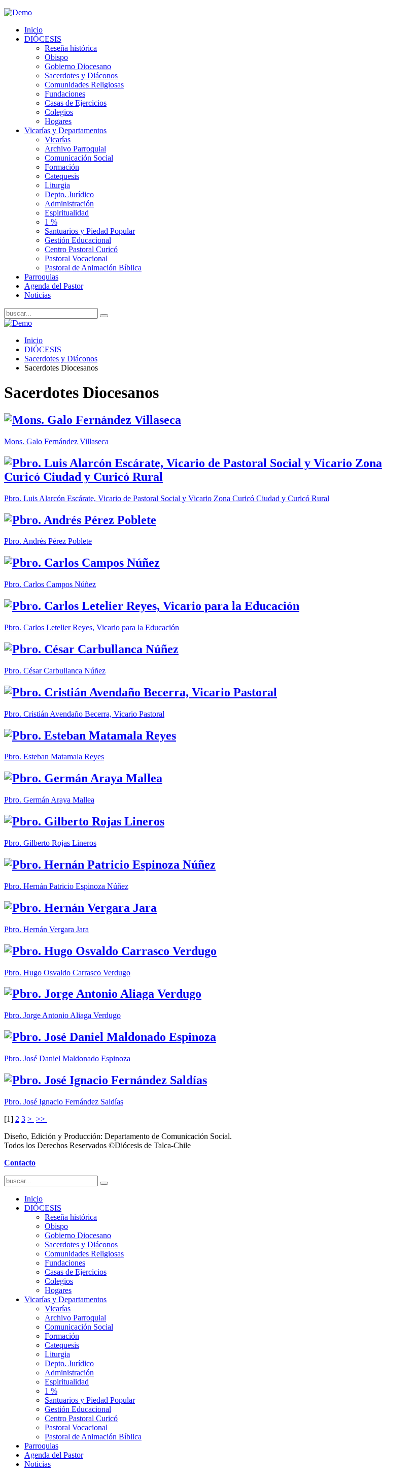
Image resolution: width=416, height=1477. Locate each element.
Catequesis (62, 176)
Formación (62, 167)
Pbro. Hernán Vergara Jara (46, 929)
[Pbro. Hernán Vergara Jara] (80, 907)
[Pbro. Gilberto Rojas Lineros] (84, 821)
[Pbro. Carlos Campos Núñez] (82, 562)
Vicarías (58, 139)
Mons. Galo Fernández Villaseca (56, 441)
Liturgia (57, 185)
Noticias (37, 295)
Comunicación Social (79, 157)
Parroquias (41, 276)
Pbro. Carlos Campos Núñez (50, 584)
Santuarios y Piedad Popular (90, 231)
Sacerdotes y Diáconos (81, 75)
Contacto (20, 1162)
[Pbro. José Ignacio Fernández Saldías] (105, 1080)
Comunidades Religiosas (84, 84)
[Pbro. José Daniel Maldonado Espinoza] (110, 1036)
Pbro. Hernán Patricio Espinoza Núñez (66, 886)
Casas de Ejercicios (76, 103)
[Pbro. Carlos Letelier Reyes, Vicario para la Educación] (151, 605)
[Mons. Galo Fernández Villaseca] (92, 419)
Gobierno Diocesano (78, 66)
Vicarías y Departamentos (65, 130)
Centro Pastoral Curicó (81, 249)
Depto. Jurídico (69, 194)
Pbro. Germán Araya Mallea (49, 799)
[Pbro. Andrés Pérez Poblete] (80, 520)
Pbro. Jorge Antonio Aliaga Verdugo (62, 1015)
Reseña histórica (71, 48)
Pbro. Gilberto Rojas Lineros (50, 843)
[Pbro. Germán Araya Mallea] (83, 778)
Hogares (58, 121)
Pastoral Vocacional (76, 258)
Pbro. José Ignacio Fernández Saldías (63, 1101)
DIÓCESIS (42, 39)
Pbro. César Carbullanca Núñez (55, 670)
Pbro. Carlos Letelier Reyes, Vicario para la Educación (91, 627)
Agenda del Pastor (53, 286)
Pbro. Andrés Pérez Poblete (48, 541)
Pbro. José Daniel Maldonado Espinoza (67, 1058)
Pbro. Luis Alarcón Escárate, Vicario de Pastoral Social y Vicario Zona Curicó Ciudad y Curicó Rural (166, 498)
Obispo (56, 57)
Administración (69, 203)
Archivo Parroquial (75, 148)
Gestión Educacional (78, 240)
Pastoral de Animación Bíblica (93, 267)
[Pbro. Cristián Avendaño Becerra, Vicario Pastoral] (140, 692)
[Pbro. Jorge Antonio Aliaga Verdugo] (102, 993)
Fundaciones (65, 93)
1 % (51, 222)
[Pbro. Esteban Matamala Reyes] (90, 735)
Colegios (59, 112)
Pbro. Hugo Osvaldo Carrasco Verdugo (67, 972)
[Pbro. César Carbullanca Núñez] (91, 649)
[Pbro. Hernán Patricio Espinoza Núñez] (110, 864)
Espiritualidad (67, 212)
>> (41, 1119)
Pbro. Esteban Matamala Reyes (54, 756)
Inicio (33, 29)
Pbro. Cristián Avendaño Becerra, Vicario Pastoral (84, 714)
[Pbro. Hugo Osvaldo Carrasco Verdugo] (110, 951)
